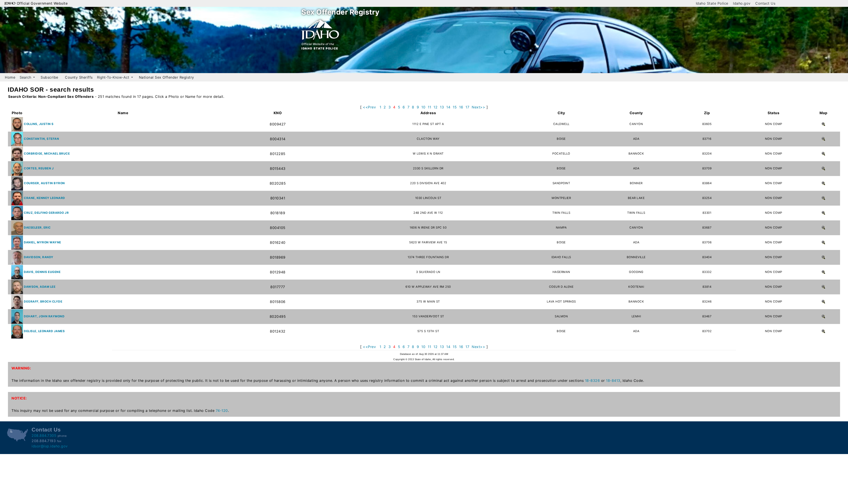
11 (429, 107)
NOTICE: (19, 398)
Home (10, 77)
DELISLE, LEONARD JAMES (44, 331)
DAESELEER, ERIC (37, 227)
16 (461, 107)
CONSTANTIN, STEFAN (41, 138)
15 (455, 107)
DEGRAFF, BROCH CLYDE (43, 301)
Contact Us (765, 3)
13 (442, 107)
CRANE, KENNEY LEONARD (44, 198)
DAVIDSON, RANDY (38, 257)
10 (423, 107)
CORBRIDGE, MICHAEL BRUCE (47, 153)
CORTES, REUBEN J (39, 168)
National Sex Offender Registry (166, 77)
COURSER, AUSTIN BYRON (44, 183)
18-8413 (613, 380)
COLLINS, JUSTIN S (39, 124)
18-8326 (592, 380)
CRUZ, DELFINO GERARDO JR (46, 212)
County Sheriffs (79, 77)
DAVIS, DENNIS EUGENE (42, 272)
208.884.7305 (44, 435)
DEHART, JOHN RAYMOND (44, 316)
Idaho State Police (712, 3)
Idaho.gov (742, 3)
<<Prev (369, 107)
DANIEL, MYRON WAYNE (42, 242)
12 (435, 107)
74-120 (222, 410)
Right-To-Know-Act (113, 77)
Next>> (478, 107)
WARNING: (21, 368)
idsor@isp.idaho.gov (50, 446)
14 (448, 107)
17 (467, 107)
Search (26, 77)
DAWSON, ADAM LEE (39, 286)
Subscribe (49, 77)
